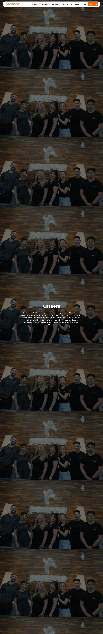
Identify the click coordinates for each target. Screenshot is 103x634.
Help (85, 4)
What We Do (34, 4)
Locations (55, 4)
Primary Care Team (67, 4)
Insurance (45, 4)
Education (78, 4)
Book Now (93, 4)
